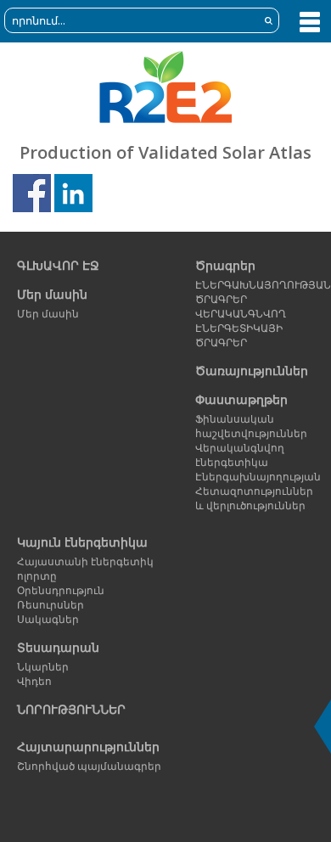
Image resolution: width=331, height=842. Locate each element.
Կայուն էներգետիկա (82, 542)
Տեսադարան (58, 647)
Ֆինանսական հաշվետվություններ (251, 426)
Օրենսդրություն (60, 590)
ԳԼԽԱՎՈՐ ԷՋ (58, 265)
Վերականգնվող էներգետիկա (239, 455)
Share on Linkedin (73, 193)
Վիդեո (34, 681)
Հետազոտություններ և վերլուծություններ (252, 498)
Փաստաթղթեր (241, 399)
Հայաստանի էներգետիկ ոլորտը (85, 568)
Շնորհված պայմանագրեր (89, 766)
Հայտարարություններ (88, 746)
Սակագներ (48, 619)
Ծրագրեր (225, 265)
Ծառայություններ (251, 370)
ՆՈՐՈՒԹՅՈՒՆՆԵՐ (71, 709)
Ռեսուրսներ (50, 605)
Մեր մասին (52, 294)
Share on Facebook (32, 193)
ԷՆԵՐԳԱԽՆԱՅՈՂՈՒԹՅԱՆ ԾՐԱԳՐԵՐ (252, 292)
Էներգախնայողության (252, 476)
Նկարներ (43, 667)
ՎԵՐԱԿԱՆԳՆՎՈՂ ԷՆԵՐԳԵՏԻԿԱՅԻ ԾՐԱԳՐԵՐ (240, 328)
